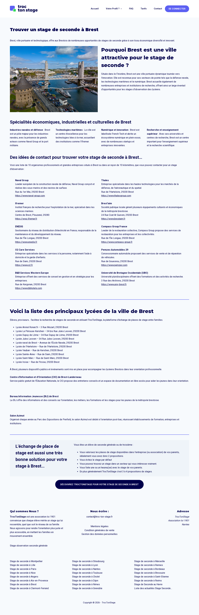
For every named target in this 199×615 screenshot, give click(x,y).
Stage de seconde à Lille (22, 565)
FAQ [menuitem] (131, 8)
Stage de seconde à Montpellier (26, 561)
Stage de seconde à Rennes (148, 565)
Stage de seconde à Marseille (149, 561)
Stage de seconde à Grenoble (87, 588)
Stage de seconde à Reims (148, 580)
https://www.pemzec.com (114, 265)
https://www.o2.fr (24, 265)
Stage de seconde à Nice (23, 572)
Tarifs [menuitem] (144, 8)
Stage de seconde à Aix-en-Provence (29, 580)
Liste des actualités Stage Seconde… (153, 588)
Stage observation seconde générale (28, 545)
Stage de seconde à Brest (23, 584)
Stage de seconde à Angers (24, 576)
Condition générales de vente (99, 530)
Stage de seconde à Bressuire (149, 572)
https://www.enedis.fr (26, 242)
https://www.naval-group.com (30, 195)
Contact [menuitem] (158, 8)
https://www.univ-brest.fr (114, 284)
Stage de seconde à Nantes (86, 569)
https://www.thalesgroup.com (116, 195)
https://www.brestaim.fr (113, 218)
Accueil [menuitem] (95, 8)
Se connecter (177, 8)
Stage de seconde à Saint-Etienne (151, 576)
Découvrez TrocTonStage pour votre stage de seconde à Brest (99, 484)
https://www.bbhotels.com (28, 288)
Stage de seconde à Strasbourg (88, 561)
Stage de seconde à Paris (23, 569)
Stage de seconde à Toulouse (87, 572)
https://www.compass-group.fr (116, 242)
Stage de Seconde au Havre (148, 584)
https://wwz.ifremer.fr (26, 218)
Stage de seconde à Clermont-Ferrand (29, 588)
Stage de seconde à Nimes (86, 584)
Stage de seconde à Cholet (86, 576)
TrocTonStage (95, 320)
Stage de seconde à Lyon (85, 565)
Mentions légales (99, 526)
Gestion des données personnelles (99, 534)
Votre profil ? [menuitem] (112, 8)
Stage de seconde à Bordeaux (149, 569)
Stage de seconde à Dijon (85, 580)
